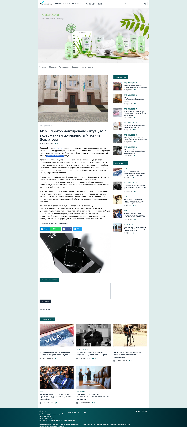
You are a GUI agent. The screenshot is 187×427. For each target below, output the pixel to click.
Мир (125, 169)
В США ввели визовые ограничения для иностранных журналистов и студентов (134, 173)
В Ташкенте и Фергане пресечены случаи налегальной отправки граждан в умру (135, 151)
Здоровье (75, 67)
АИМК (46, 223)
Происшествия (130, 83)
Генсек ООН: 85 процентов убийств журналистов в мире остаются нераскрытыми (134, 201)
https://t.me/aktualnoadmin (66, 420)
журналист (53, 223)
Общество (53, 67)
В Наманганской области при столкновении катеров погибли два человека (135, 113)
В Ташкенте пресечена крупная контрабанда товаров (134, 126)
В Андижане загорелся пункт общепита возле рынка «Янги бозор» (134, 99)
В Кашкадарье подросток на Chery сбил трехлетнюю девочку (135, 138)
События (42, 67)
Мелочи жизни (87, 67)
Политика (128, 224)
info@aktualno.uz (49, 418)
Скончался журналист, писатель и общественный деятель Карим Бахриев (135, 187)
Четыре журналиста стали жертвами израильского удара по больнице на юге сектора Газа (135, 214)
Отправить (45, 301)
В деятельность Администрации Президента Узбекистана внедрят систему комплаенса (135, 228)
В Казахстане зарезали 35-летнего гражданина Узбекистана (135, 86)
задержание (62, 223)
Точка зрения (64, 67)
